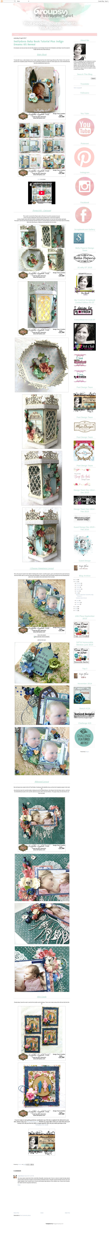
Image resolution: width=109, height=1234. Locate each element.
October (78, 587)
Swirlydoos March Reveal (81, 598)
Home (16, 34)
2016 (76, 606)
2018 (76, 579)
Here (39, 179)
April (77, 592)
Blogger (87, 751)
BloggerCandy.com (58, 1223)
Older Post (67, 1212)
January (78, 604)
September (78, 589)
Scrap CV (26, 34)
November (78, 585)
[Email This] (26, 1164)
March (77, 600)
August (77, 591)
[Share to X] (30, 1164)
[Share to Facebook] (31, 1164)
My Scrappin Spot (55, 15)
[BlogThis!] (28, 1164)
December (78, 583)
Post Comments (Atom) (25, 1215)
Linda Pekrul (21, 1176)
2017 (76, 581)
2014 (76, 610)
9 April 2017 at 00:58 (29, 1176)
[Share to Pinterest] (33, 1164)
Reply (19, 1185)
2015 (76, 608)
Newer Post (16, 1212)
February (78, 602)
